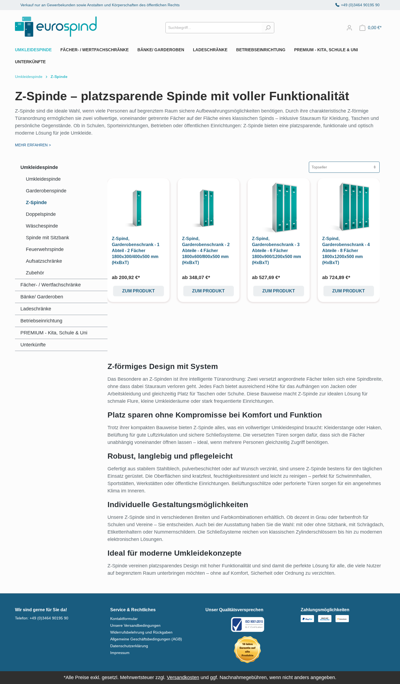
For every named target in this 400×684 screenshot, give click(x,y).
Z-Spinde (36, 202)
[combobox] (213, 27)
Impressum (120, 652)
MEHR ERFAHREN (33, 145)
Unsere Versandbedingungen (135, 625)
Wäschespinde (42, 226)
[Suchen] (267, 27)
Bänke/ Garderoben (41, 296)
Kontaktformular (124, 618)
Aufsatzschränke (44, 261)
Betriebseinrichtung (41, 320)
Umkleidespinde (39, 167)
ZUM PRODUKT (138, 291)
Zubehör (35, 273)
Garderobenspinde (46, 190)
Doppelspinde (41, 214)
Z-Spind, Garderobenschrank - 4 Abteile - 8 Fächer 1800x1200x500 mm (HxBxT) (346, 250)
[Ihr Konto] (349, 27)
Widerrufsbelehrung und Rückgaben (141, 632)
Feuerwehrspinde (45, 249)
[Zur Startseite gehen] (56, 26)
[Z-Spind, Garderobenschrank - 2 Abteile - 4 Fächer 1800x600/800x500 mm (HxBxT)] (208, 209)
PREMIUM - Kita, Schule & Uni (53, 332)
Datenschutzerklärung (129, 646)
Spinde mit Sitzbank (47, 237)
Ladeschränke (35, 308)
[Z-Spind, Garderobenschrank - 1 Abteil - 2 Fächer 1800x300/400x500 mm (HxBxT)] (138, 209)
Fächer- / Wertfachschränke (50, 284)
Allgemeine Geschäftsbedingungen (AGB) (146, 639)
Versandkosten (183, 677)
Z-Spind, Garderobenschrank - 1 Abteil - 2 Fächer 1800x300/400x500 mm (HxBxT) (135, 250)
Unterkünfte (33, 344)
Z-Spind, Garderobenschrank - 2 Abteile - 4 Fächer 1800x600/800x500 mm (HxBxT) (206, 250)
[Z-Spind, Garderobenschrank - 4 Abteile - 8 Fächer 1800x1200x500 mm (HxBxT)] (349, 209)
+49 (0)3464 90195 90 (360, 5)
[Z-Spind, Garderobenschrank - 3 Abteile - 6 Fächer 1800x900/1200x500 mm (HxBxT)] (278, 209)
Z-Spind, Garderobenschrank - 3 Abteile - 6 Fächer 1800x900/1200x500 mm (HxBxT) (276, 250)
